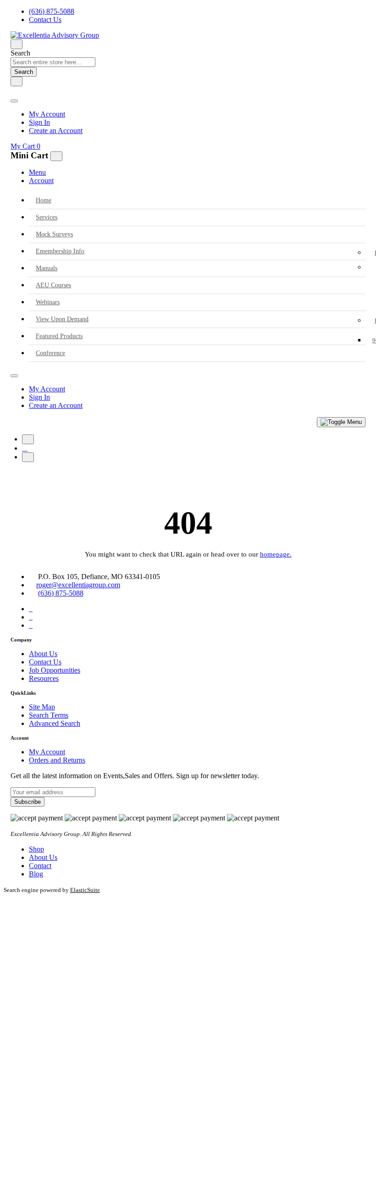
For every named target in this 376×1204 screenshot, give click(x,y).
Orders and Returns (57, 760)
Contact (40, 866)
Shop (36, 849)
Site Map (42, 707)
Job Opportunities (54, 670)
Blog (36, 874)
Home (43, 200)
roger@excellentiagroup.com (78, 585)
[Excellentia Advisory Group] (55, 35)
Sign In (39, 122)
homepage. (276, 554)
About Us (43, 654)
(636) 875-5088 (51, 11)
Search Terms (48, 715)
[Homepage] (25, 448)
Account (41, 180)
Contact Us (45, 19)
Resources (44, 678)
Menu (37, 172)
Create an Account (56, 130)
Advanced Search (54, 723)
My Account (47, 114)
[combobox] (53, 62)
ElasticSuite (85, 889)
